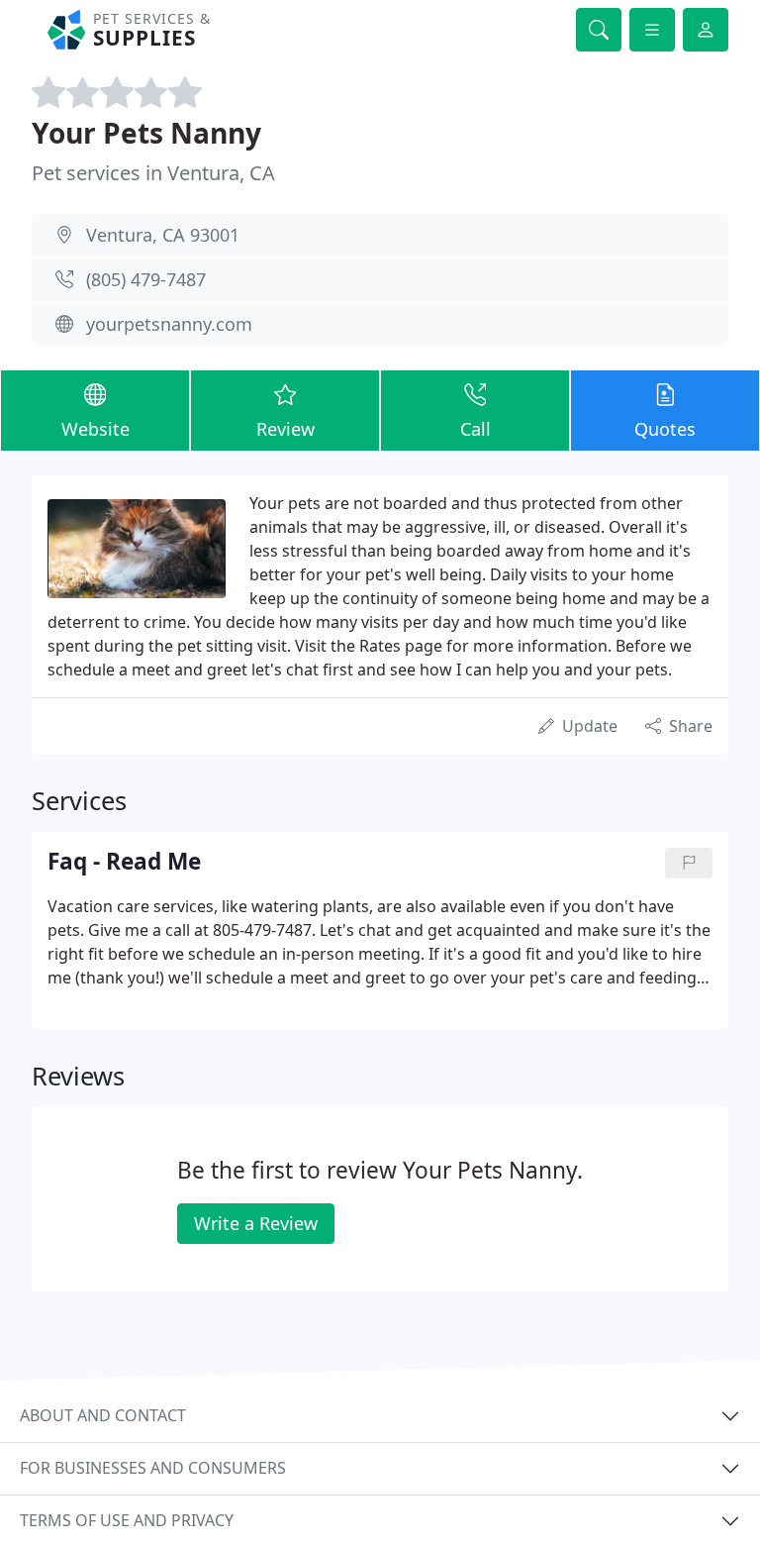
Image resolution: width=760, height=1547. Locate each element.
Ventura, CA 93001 (162, 235)
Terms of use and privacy (127, 1520)
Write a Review (256, 1223)
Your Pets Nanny (146, 133)
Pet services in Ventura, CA (153, 172)
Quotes (665, 429)
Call (475, 429)
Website (95, 429)
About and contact (103, 1415)
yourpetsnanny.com (169, 324)
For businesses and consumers (153, 1468)
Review (285, 429)
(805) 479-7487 (146, 279)
